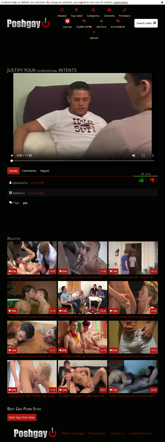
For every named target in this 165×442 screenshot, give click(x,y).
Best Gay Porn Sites (22, 417)
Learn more (121, 2)
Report (44, 171)
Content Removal (140, 433)
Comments (29, 171)
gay (25, 202)
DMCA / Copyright (72, 433)
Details (13, 171)
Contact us (117, 433)
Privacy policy (97, 433)
